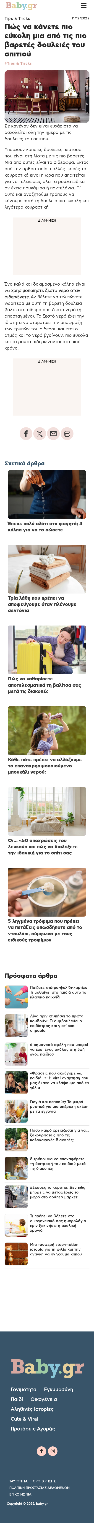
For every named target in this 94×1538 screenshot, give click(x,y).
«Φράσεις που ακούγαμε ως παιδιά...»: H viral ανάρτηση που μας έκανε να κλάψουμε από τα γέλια (59, 1080)
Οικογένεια (44, 1399)
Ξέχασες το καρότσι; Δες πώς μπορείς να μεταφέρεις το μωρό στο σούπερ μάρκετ (57, 1192)
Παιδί (17, 1399)
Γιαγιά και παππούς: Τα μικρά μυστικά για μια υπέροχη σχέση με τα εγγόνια (59, 1106)
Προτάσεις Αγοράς (33, 1428)
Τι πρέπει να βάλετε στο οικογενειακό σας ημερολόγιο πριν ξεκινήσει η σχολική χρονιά (58, 1223)
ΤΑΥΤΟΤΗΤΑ (18, 1481)
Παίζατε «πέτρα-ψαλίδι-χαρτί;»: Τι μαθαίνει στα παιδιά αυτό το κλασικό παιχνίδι (58, 992)
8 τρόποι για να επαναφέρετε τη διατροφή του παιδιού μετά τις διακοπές (58, 1163)
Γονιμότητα (24, 1389)
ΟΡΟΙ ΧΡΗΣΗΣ (44, 1481)
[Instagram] (52, 1451)
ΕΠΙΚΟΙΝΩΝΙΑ (20, 1494)
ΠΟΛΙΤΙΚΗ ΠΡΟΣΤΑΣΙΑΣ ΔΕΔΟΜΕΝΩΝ (39, 1488)
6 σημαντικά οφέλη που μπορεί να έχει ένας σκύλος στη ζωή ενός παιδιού (59, 1049)
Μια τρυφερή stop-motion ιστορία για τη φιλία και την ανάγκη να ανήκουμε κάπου (56, 1249)
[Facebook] (41, 1451)
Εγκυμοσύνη (58, 1389)
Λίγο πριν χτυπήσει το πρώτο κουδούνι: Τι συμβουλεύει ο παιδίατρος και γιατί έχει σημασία (57, 1023)
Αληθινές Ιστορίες (32, 1409)
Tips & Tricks (17, 18)
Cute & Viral (24, 1418)
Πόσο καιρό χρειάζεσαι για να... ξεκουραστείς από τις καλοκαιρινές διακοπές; (59, 1135)
